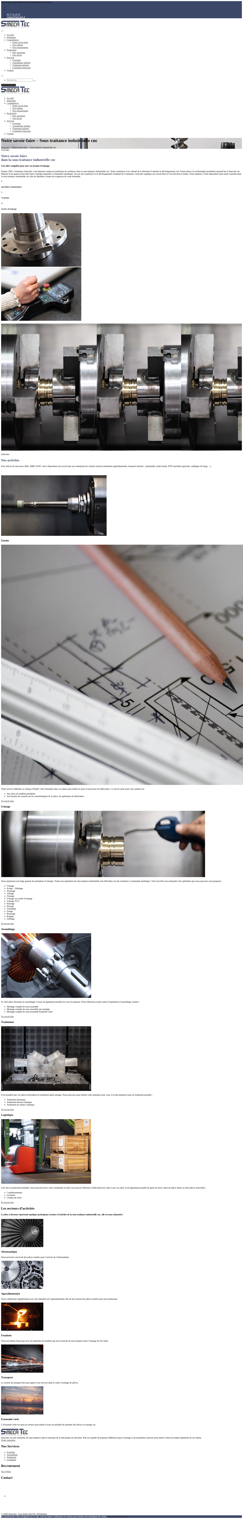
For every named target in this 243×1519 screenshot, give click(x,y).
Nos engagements (20, 47)
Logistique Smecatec (21, 68)
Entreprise (11, 37)
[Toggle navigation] (2, 30)
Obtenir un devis (8, 85)
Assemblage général (21, 63)
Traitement (11, 1457)
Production (11, 50)
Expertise (16, 60)
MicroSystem (53, 1514)
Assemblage (12, 1455)
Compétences (13, 40)
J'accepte (111, 1516)
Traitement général (20, 65)
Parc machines (18, 52)
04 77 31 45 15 (13, 14)
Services (10, 57)
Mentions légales (14, 1509)
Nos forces (17, 55)
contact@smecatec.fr (16, 17)
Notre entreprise (8, 1440)
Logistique (11, 1460)
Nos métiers (17, 45)
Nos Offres (6, 1471)
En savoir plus (121, 1516)
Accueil (10, 35)
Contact (10, 70)
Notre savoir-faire (20, 42)
